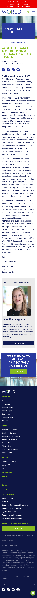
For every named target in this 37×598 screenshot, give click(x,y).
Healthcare (6, 404)
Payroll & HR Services (10, 439)
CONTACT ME (18, 343)
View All (5, 421)
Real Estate (6, 414)
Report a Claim (7, 498)
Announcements (16, 42)
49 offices (20, 229)
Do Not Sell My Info (9, 545)
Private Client (7, 446)
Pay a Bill (5, 502)
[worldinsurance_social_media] (3, 589)
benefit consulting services (13, 218)
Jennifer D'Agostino (9, 61)
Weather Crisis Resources (12, 515)
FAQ (3, 468)
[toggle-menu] (33, 12)
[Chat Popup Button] (32, 593)
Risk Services (7, 453)
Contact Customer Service (12, 518)
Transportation (7, 417)
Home (4, 42)
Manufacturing (7, 407)
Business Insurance (9, 430)
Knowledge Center (9, 462)
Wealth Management (10, 449)
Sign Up (18, 528)
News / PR (6, 465)
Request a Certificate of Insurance (15, 505)
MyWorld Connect (9, 512)
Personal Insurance (9, 443)
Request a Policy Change (11, 508)
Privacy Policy (7, 541)
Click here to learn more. (18, 6)
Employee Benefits (9, 433)
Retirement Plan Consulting (12, 436)
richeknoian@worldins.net (13, 272)
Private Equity (7, 411)
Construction (7, 401)
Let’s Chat (18, 372)
